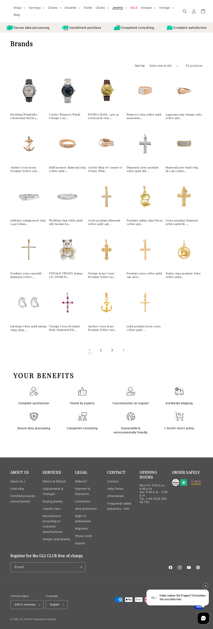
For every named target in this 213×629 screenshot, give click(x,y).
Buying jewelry (53, 501)
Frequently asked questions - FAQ (119, 506)
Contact (113, 481)
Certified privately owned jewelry (22, 498)
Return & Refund (54, 481)
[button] (19, 7)
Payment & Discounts (82, 491)
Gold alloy (17, 488)
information (115, 496)
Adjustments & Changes (53, 491)
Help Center (115, 488)
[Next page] (123, 350)
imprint (80, 543)
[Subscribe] (80, 567)
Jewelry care (51, 508)
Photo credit (83, 536)
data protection (86, 508)
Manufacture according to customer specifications (52, 524)
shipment (81, 528)
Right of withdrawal (83, 518)
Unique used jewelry (56, 539)
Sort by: (140, 65)
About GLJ (17, 481)
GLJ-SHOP (26, 619)
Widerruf (81, 481)
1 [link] (90, 350)
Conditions (82, 501)
